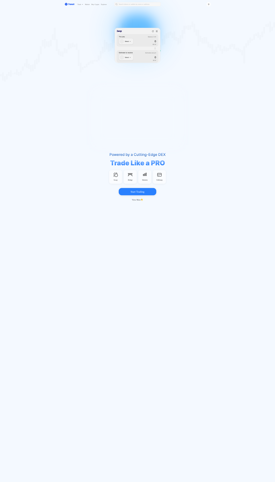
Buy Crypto (95, 4)
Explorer (104, 4)
